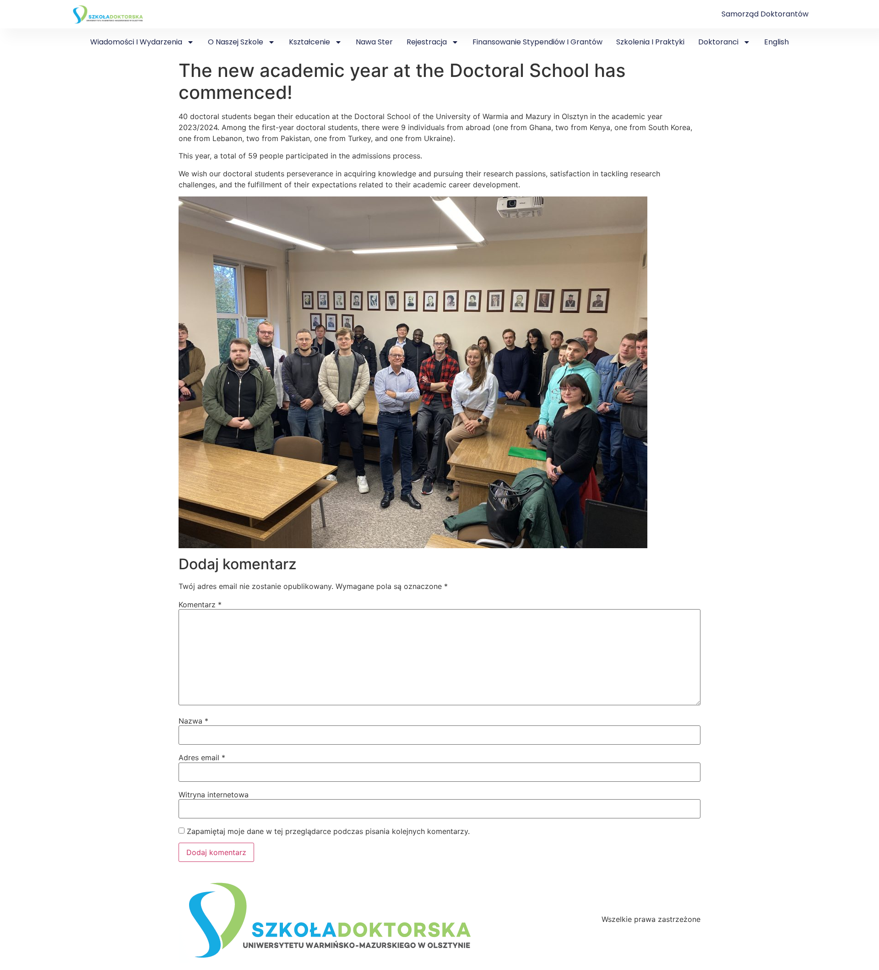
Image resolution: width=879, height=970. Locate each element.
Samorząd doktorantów (765, 14)
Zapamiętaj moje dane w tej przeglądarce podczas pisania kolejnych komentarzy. (328, 831)
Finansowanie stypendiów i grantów (537, 42)
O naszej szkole (235, 42)
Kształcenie (309, 42)
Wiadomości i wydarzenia (136, 42)
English (776, 42)
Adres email (202, 757)
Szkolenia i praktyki (650, 42)
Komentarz (200, 604)
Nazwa (193, 721)
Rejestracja (427, 42)
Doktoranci (718, 42)
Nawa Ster (374, 42)
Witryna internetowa (214, 794)
